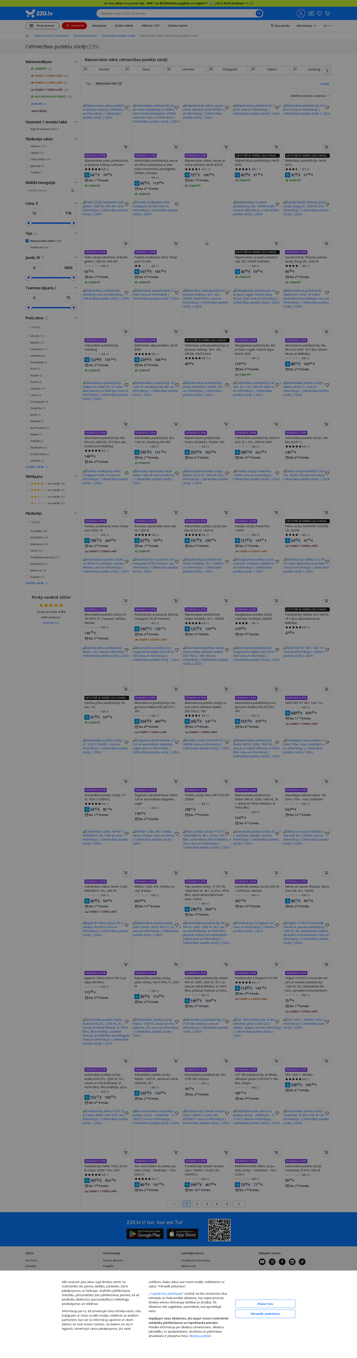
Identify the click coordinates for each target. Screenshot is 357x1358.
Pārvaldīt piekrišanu (265, 1314)
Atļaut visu (265, 1304)
